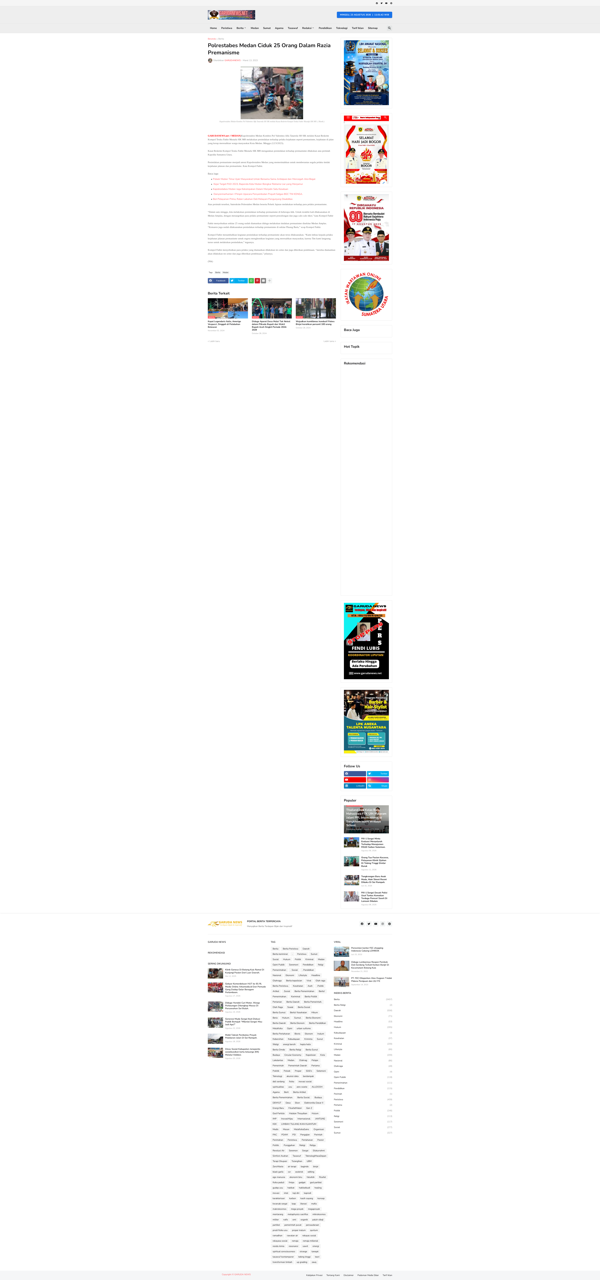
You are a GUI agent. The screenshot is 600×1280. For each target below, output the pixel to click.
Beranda (212, 39)
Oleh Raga (278, 1007)
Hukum (286, 959)
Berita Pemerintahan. (283, 1097)
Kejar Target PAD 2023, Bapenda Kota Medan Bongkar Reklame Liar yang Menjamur (258, 184)
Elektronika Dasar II (313, 1102)
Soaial (290, 1007)
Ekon (297, 1102)
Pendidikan (325, 28)
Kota (322, 1054)
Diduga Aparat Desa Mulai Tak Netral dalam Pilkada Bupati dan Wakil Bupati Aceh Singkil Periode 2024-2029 (271, 325)
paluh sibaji (317, 1219)
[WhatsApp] (251, 280)
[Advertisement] (366, 480)
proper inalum (299, 1230)
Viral (309, 980)
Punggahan (289, 1145)
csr (289, 1171)
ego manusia (279, 1177)
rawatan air (292, 1235)
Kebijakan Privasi (314, 1275)
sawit (305, 1246)
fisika (291, 1081)
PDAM (284, 1134)
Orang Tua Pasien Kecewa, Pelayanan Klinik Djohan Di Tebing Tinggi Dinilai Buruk (375, 862)
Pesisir (320, 1139)
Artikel (276, 991)
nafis (285, 1219)
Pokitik (276, 1070)
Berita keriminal (280, 954)
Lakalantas (278, 1060)
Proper (298, 1070)
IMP (275, 1118)
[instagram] (378, 779)
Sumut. (297, 1017)
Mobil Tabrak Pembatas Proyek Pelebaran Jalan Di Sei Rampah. (241, 1036)
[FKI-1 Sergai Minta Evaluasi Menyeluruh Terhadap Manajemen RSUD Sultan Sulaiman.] (351, 842)
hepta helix (305, 1044)
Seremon (293, 1150)
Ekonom (309, 1033)
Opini (289, 1028)
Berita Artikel (299, 1092)
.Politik (320, 985)
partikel (276, 1224)
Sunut (320, 1039)
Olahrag (303, 1060)
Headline (315, 975)
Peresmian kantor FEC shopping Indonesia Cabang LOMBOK (367, 949)
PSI (294, 1134)
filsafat (322, 1177)
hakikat (291, 1187)
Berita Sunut (312, 1049)
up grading (302, 1262)
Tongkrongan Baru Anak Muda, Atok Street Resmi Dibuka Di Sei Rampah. (374, 879)
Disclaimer (349, 1275)
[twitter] (381, 3)
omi (294, 1219)
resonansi (293, 1246)
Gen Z (309, 1108)
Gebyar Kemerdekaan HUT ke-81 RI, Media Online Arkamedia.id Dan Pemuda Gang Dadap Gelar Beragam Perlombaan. (245, 988)
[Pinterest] (257, 280)
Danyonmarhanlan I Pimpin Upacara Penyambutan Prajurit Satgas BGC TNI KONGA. (258, 194)
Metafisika (277, 1028)
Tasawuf (293, 28)
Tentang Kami (333, 1275)
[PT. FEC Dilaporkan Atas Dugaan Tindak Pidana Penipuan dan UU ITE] (341, 982)
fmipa (291, 1182)
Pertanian (277, 1001)
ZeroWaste (278, 1166)
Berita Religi (295, 1049)
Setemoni (321, 1070)
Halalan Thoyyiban (298, 1113)
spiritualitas (278, 1086)
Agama (279, 28)
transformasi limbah (282, 1262)
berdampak (308, 1076)
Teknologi (342, 28)
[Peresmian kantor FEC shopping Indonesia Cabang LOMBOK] (341, 952)
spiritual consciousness (284, 1251)
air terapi (292, 1166)
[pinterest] (391, 3)
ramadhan (277, 1235)
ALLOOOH (317, 1086)
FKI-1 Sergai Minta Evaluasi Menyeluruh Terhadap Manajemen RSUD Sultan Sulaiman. (373, 843)
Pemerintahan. (280, 996)
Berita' (322, 991)
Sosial (276, 959)
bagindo (305, 1166)
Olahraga (277, 980)
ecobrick (299, 1171)
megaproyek (314, 1209)
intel (286, 1193)
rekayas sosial (309, 1235)
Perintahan (278, 1139)
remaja (295, 1240)
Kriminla (308, 1039)
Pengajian (305, 1134)
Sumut (267, 28)
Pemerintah (278, 1065)
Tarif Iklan (358, 28)
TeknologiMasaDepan (315, 1155)
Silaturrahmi (319, 1150)
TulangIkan (297, 1161)
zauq (314, 1262)
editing (311, 1171)
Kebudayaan (294, 1039)
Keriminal (295, 996)
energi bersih (289, 1044)
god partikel (316, 1182)
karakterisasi (279, 1198)
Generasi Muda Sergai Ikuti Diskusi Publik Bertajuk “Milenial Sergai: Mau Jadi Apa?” (243, 1022)
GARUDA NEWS (242, 1274)
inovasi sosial (305, 1081)
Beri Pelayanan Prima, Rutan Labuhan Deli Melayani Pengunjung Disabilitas (252, 199)
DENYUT (277, 1102)
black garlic (278, 1171)
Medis (275, 1129)
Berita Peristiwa (290, 948)
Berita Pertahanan (281, 1033)
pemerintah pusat (292, 1224)
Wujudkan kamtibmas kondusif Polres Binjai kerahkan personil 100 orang (315, 323)
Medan (255, 28)
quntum (314, 1230)
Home (213, 28)
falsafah (311, 1177)
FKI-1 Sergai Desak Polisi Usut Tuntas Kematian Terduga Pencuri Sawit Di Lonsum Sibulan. (374, 897)
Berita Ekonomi (313, 1017)
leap (294, 1203)
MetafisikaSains (301, 1129)
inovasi (276, 1193)
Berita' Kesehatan (298, 1012)
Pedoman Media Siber (368, 1275)
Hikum (314, 1012)
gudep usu (278, 1187)
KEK (275, 1124)
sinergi (315, 1246)
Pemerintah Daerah (297, 1065)
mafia (314, 1203)
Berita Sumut (279, 1012)
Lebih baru (215, 341)
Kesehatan (298, 985)
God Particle (279, 1113)
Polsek (287, 1070)
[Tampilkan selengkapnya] (269, 280)
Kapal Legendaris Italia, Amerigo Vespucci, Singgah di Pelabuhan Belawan (224, 324)
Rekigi (302, 1145)
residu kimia (278, 1246)
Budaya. (318, 1097)
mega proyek (297, 1209)
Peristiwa (226, 28)
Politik (298, 959)
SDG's (309, 1070)
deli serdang (279, 1081)
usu (290, 1086)
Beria (275, 1017)
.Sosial (287, 991)
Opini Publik (279, 964)
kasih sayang (306, 1198)
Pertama (315, 1065)
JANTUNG (320, 1118)
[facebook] (377, 3)
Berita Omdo (279, 1049)
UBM (309, 1161)
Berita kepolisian (294, 980)
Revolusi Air (278, 1150)
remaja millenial (310, 1240)
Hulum (315, 1113)
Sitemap (373, 28)
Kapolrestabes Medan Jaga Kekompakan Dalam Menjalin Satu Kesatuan (250, 189)
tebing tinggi (304, 1256)
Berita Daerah (293, 1001)
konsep (321, 1198)
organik (304, 1219)
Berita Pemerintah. (313, 1001)
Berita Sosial (304, 1007)
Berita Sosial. (303, 1097)
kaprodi (307, 1193)
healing (318, 1187)
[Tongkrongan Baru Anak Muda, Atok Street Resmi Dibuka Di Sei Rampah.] (351, 880)
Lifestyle (303, 975)
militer (276, 1219)
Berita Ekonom (297, 1023)
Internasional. (304, 1118)
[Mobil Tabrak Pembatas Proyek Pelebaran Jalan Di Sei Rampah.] (215, 1039)
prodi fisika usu (280, 1230)
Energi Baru (278, 1108)
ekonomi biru (296, 1177)
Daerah (306, 948)
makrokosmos (279, 1209)
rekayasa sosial (280, 1240)
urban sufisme (304, 1028)
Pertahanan (307, 1139)
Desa (288, 1102)
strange (303, 1251)
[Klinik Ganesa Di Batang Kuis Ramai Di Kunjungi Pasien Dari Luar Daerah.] (215, 973)
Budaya (276, 1054)
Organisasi (319, 1129)
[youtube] (386, 3)
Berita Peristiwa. (280, 985)
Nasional (277, 975)
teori (317, 1256)
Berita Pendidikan (317, 1023)
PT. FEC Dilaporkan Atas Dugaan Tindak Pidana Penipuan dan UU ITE (371, 979)
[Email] (263, 280)
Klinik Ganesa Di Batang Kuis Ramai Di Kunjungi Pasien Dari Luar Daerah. (244, 971)
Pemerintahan (279, 970)
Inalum (320, 1033)
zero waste (302, 1086)
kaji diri (296, 1193)
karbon (292, 1198)
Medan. (291, 1060)
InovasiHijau (287, 1118)
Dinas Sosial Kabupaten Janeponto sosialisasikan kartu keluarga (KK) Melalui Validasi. (242, 1052)
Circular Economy (292, 1054)
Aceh (310, 985)
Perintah (318, 1134)
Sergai (305, 1150)
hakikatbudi (304, 1187)
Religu (313, 1145)
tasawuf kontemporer (283, 1256)
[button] (389, 28)
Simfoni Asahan (280, 1155)
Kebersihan (278, 1039)
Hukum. (286, 1017)
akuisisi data (292, 1076)
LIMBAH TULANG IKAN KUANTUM (298, 1124)
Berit (286, 1092)
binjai (315, 1166)
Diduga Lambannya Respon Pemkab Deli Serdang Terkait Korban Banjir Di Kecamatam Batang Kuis (370, 965)
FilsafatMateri (295, 1108)
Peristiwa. (292, 1139)
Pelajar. (315, 1060)
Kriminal (309, 959)
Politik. (276, 1145)
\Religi (276, 1044)
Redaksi (307, 28)
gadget (302, 1182)
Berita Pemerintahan (304, 991)
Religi (320, 964)
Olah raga (320, 980)
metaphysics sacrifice (298, 1214)
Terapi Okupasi (280, 1161)
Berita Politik (311, 996)
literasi (303, 1203)
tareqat (315, 1251)
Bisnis (297, 1033)
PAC (275, 1134)
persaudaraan (312, 1224)
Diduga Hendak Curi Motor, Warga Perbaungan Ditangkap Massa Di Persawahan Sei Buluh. (242, 1005)
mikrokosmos (319, 1214)
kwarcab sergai (280, 1203)
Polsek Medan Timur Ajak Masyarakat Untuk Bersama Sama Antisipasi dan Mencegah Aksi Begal (264, 179)
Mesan (286, 1129)
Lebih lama (329, 341)
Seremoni (293, 964)
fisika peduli (278, 1182)
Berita (240, 28)
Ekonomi (290, 975)
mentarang (278, 1214)
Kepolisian (311, 1054)
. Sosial (294, 970)
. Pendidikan (308, 970)
